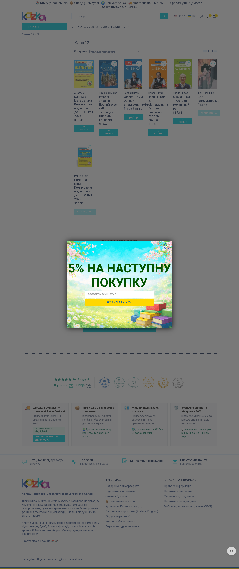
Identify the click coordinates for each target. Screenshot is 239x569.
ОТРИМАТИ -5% (119, 302)
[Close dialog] (167, 246)
